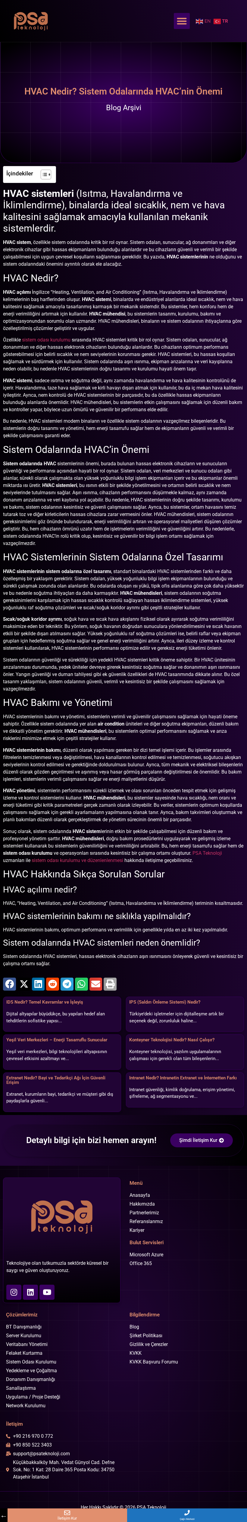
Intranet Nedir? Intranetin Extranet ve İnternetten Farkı (183, 1078)
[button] (182, 21)
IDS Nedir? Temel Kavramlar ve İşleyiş (44, 1002)
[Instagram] (13, 1292)
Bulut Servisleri (147, 1242)
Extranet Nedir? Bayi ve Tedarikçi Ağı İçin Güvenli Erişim (55, 1080)
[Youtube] (47, 1292)
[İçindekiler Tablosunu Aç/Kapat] (43, 174)
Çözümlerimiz (22, 1315)
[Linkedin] (30, 1292)
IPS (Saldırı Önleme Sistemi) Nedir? (164, 1002)
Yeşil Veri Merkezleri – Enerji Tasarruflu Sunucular (56, 1040)
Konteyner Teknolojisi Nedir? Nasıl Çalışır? (171, 1040)
